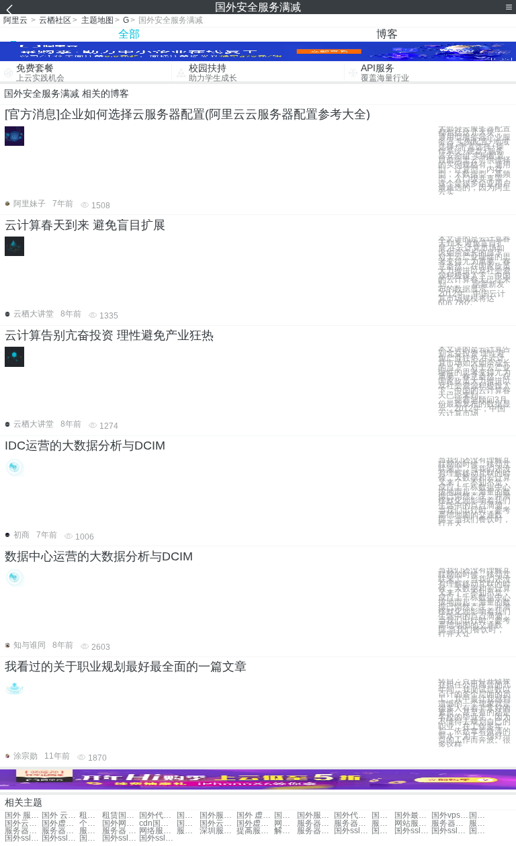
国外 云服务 (60, 815)
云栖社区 (55, 20)
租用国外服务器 (90, 815)
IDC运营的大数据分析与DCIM (85, 445)
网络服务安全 (285, 823)
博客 (387, 34)
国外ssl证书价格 (449, 831)
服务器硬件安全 (188, 831)
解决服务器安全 (285, 831)
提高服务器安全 (254, 831)
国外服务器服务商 (383, 815)
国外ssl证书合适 (120, 838)
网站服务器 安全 (412, 823)
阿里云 (15, 20)
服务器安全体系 (90, 831)
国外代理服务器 (157, 815)
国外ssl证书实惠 (480, 831)
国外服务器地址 (315, 815)
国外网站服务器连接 (120, 823)
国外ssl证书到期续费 (23, 838)
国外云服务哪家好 (23, 823)
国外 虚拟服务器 (254, 815)
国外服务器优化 (188, 815)
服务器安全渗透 (480, 823)
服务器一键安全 (315, 831)
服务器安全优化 (383, 823)
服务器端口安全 (352, 823)
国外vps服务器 (449, 815)
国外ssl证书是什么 (383, 831)
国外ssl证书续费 (157, 838)
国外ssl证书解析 (60, 838)
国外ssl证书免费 (352, 831)
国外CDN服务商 (480, 815)
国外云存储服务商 (218, 823)
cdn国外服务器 (157, 823)
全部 (129, 34)
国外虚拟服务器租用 (60, 823)
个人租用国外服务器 (90, 823)
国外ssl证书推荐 (412, 831)
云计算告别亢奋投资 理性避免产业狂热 (109, 335)
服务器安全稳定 (449, 823)
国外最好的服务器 (412, 815)
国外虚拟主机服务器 (254, 823)
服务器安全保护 (315, 823)
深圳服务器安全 (218, 831)
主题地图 (97, 20)
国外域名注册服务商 (188, 823)
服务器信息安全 (23, 831)
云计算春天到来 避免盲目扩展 (85, 225)
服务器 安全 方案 (120, 831)
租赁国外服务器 (120, 815)
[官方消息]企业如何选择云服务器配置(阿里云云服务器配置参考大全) (187, 114)
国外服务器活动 (218, 815)
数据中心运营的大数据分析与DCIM (99, 556)
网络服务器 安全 (157, 831)
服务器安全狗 (60, 831)
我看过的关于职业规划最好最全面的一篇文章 (126, 666)
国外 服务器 (23, 815)
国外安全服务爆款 (90, 838)
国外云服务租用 (285, 815)
